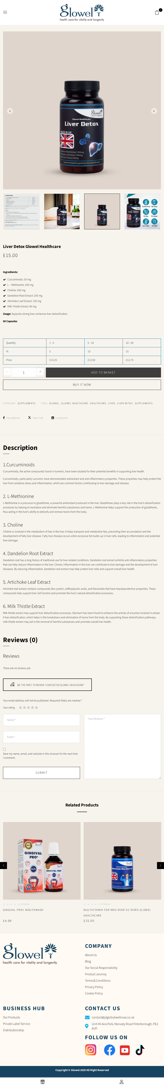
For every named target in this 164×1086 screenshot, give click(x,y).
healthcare (98, 403)
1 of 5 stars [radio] (20, 708)
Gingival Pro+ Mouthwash (23, 910)
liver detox (125, 403)
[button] (157, 13)
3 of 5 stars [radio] (28, 708)
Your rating (9, 708)
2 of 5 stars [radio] (24, 708)
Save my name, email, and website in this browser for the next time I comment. (40, 756)
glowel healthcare (74, 403)
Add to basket (103, 372)
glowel (54, 403)
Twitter (38, 418)
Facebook (13, 418)
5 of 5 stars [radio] (36, 708)
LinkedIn (62, 418)
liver (111, 403)
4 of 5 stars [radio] (32, 708)
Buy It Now (82, 385)
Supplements (27, 403)
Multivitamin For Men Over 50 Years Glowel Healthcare (117, 913)
